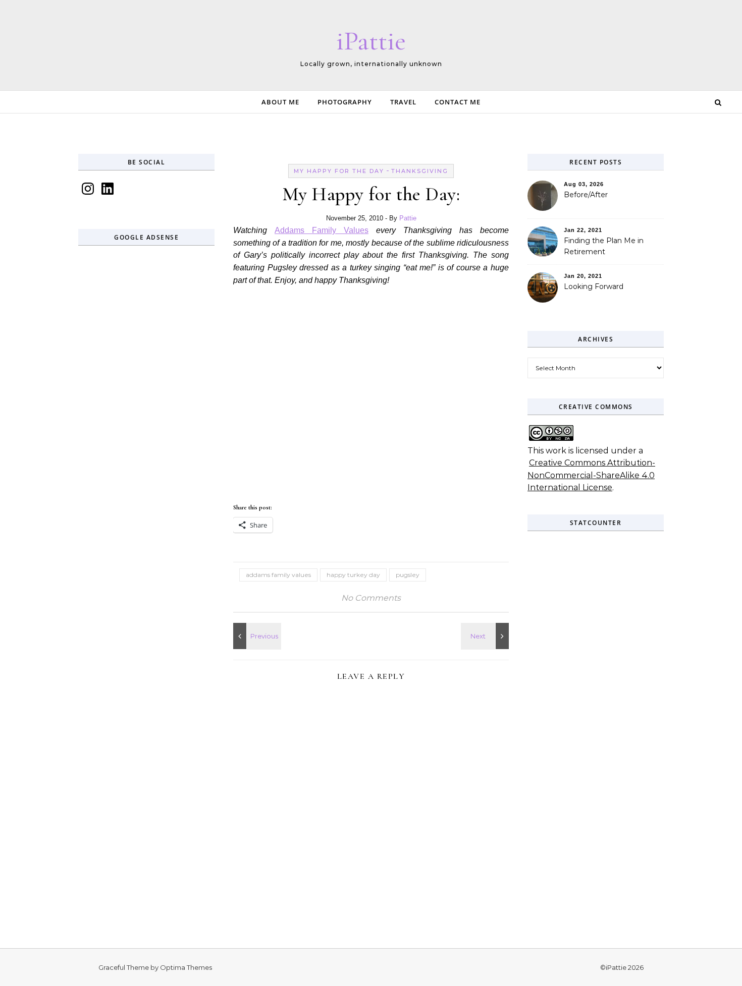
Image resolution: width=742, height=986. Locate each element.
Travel (403, 101)
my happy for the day (339, 171)
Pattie (407, 218)
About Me (280, 101)
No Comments (371, 598)
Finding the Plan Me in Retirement (604, 246)
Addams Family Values (321, 230)
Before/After (586, 194)
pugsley (407, 574)
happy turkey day (353, 574)
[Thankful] (256, 636)
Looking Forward (593, 286)
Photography (344, 101)
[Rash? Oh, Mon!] (486, 636)
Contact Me (458, 101)
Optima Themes (186, 967)
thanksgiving (419, 171)
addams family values (278, 574)
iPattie (371, 40)
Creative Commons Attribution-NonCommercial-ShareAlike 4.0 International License (591, 475)
